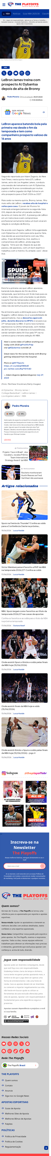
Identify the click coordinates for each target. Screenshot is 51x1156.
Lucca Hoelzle (18, 530)
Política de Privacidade (15, 1136)
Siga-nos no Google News (17, 1096)
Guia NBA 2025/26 (31, 13)
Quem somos (11, 1080)
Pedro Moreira (13, 97)
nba (5, 67)
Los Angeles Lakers (10, 396)
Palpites (9, 1124)
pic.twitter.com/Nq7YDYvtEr (17, 369)
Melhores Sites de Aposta (17, 1113)
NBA (8, 13)
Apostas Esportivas (14, 1102)
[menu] (3, 4)
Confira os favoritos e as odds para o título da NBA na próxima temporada (24, 620)
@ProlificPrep (26, 344)
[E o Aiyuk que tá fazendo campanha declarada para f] (13, 792)
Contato (9, 1085)
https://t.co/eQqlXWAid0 (16, 366)
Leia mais (7, 440)
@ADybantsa (14, 347)
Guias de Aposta (12, 1108)
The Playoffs (10, 1074)
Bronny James (21, 390)
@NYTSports (18, 363)
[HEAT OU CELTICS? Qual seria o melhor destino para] (13, 816)
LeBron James (28, 393)
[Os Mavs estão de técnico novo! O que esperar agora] (36, 816)
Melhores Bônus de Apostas (18, 1118)
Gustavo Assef (19, 625)
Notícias (16, 13)
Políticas (8, 1130)
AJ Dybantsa (7, 390)
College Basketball (10, 393)
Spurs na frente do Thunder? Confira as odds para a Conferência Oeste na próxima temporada (23, 526)
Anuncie (9, 1090)
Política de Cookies (14, 1141)
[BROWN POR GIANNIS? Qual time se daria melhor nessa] (36, 792)
